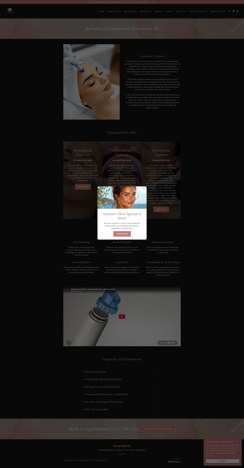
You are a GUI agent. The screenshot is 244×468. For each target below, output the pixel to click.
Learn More (122, 234)
